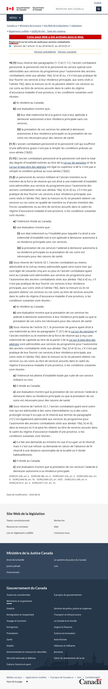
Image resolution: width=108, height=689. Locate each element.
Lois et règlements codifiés (20, 532)
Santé (9, 639)
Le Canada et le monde (65, 620)
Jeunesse (58, 651)
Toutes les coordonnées (18, 594)
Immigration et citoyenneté (20, 614)
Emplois (10, 608)
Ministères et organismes (19, 601)
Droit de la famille (15, 559)
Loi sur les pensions (74, 162)
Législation (76, 25)
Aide (56, 526)
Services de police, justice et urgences (73, 608)
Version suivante (67, 51)
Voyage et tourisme (16, 620)
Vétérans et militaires (64, 645)
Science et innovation (64, 633)
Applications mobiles (36, 677)
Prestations (12, 633)
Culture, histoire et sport (19, 664)
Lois (56, 566)
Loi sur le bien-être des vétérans (27, 167)
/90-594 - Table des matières (48, 31)
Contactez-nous (62, 532)
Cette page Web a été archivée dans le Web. (55, 37)
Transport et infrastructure (67, 614)
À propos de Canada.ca (61, 677)
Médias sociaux (14, 677)
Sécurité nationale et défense (21, 658)
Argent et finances (63, 627)
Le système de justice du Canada (70, 559)
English (97, 2)
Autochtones (60, 639)
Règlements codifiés (19, 31)
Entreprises (12, 627)
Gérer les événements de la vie (69, 658)
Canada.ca (12, 25)
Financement (13, 572)
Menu (16, 17)
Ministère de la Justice (30, 25)
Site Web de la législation (56, 25)
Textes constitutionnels (18, 520)
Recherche (59, 520)
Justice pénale (13, 566)
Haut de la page (15, 681)
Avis (79, 677)
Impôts (10, 645)
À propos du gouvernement (68, 594)
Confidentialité (92, 677)
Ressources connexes (17, 526)
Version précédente (45, 51)
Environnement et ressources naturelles (27, 651)
